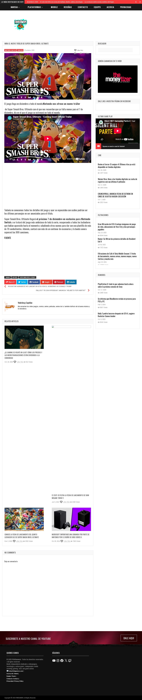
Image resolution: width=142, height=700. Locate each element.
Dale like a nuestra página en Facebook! (114, 101)
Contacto (83, 7)
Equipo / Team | (11, 676)
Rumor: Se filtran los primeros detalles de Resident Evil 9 (117, 240)
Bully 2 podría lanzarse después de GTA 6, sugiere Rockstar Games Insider (116, 315)
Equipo (97, 7)
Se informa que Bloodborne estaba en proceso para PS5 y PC (117, 300)
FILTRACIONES (103, 215)
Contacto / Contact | (13, 679)
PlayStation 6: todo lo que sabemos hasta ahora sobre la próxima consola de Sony (115, 285)
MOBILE (54, 7)
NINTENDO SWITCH (10, 50)
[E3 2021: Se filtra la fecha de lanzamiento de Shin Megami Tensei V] (71, 409)
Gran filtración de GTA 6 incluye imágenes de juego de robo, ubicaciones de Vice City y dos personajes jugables (117, 227)
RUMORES (101, 274)
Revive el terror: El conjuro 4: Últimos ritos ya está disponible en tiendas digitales (116, 165)
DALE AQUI (128, 638)
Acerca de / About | (13, 673)
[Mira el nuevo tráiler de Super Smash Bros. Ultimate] (47, 76)
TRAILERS (20, 50)
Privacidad (125, 7)
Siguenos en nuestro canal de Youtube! (114, 146)
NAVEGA (14, 7)
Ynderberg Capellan (25, 302)
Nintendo (14, 277)
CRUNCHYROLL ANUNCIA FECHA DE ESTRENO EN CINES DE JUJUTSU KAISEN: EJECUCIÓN (115, 195)
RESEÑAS (68, 7)
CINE (99, 155)
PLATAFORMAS (34, 7)
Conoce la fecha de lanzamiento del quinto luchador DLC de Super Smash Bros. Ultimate (22, 536)
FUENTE (7, 237)
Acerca (110, 7)
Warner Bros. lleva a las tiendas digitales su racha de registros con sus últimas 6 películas (117, 180)
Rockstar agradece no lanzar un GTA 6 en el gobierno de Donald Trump (40, 286)
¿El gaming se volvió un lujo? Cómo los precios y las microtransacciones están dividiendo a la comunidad (23, 355)
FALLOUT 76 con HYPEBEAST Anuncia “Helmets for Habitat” (61, 290)
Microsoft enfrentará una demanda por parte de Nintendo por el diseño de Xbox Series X (70, 536)
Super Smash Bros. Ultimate (27, 277)
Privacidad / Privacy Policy (15, 681)
